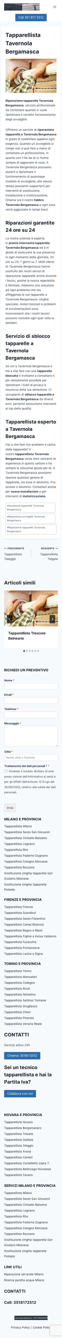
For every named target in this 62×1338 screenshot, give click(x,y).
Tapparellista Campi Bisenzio (24, 924)
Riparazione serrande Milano (24, 1274)
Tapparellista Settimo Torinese (25, 1000)
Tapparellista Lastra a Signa (23, 953)
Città (8, 751)
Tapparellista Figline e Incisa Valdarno (30, 936)
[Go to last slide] (9, 619)
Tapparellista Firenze (18, 907)
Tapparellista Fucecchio (20, 942)
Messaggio (12, 723)
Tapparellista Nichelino (19, 994)
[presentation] (31, 608)
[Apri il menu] (54, 6)
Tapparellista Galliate (18, 1139)
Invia (10, 808)
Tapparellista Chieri (17, 1012)
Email (9, 694)
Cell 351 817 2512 (31, 17)
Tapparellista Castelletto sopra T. (27, 1163)
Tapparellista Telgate (49, 554)
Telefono (11, 709)
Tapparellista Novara (18, 1122)
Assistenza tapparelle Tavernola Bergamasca (25, 507)
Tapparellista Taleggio (14, 554)
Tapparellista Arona (17, 1151)
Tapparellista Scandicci (20, 913)
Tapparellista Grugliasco (20, 1006)
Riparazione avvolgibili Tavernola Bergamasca (26, 518)
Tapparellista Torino (17, 971)
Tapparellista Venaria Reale (23, 1024)
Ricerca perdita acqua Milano (24, 1280)
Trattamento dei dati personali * (26, 766)
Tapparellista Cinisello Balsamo (25, 838)
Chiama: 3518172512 (22, 1055)
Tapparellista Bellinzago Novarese (27, 1169)
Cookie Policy (42, 1327)
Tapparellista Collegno (19, 982)
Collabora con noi (20, 1093)
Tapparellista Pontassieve (22, 948)
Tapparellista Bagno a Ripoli (23, 930)
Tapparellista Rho (16, 849)
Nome (9, 680)
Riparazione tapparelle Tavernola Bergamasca (26, 529)
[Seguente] (52, 619)
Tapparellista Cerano (18, 1175)
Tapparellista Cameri (18, 1157)
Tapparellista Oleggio (18, 1145)
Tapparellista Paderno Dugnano (26, 855)
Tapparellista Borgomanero (22, 1128)
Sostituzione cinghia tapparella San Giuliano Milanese (28, 876)
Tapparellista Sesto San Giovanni (27, 832)
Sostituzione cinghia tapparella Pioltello (25, 887)
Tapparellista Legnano (19, 844)
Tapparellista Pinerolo (19, 1018)
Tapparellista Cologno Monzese (26, 861)
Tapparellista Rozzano (19, 867)
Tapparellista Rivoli (17, 988)
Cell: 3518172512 (20, 1302)
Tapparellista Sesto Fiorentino (24, 918)
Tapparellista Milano (18, 826)
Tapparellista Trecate (18, 1134)
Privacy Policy (20, 1327)
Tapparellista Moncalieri (20, 977)
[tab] (24, 651)
